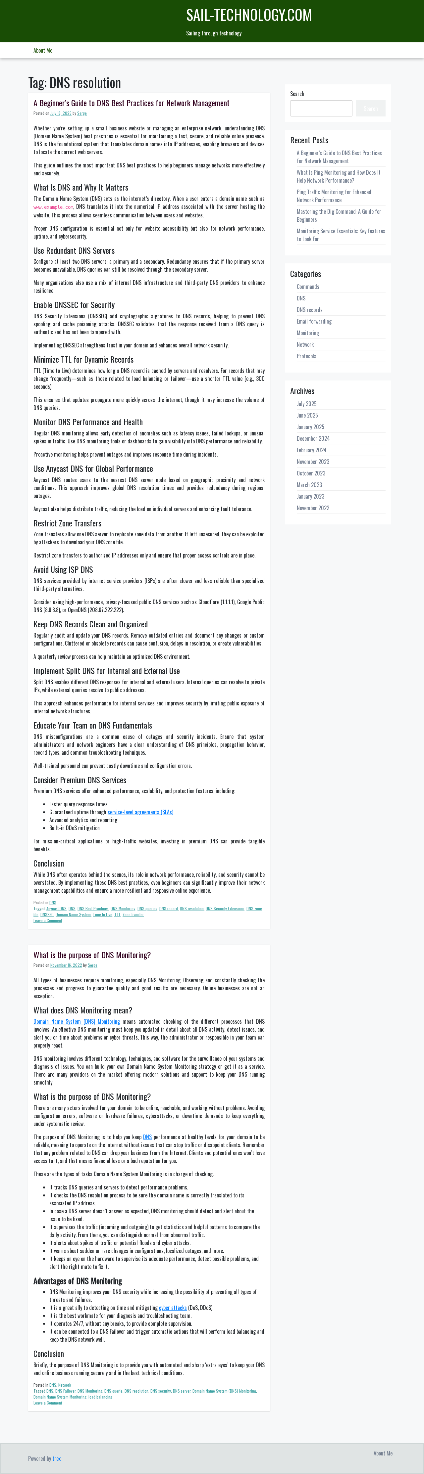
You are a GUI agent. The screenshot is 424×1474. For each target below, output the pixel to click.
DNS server (181, 1391)
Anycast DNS (56, 908)
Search (297, 94)
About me (42, 50)
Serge (82, 113)
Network (64, 1385)
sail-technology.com (249, 14)
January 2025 (310, 427)
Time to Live (102, 914)
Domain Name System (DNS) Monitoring (76, 1021)
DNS (52, 902)
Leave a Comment (47, 920)
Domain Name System (73, 914)
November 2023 (313, 462)
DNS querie (113, 1391)
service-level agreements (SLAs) (140, 812)
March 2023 (309, 485)
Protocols (306, 356)
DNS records (310, 310)
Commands (308, 286)
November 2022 (313, 508)
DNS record (168, 908)
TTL (117, 914)
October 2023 (311, 473)
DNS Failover (65, 1391)
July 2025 (307, 404)
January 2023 (310, 496)
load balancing (100, 1397)
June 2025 (307, 415)
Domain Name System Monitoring (59, 1397)
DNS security (160, 1391)
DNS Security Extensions (225, 908)
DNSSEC (47, 914)
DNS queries (147, 908)
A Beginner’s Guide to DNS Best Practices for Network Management (131, 103)
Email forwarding (314, 321)
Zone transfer (133, 914)
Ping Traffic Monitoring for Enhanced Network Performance (334, 196)
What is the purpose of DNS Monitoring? (92, 954)
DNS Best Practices (93, 908)
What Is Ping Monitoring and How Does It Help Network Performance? (339, 176)
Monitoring (308, 333)
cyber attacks (173, 1308)
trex (56, 1458)
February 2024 (312, 450)
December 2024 (313, 438)
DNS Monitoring (123, 908)
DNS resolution (192, 908)
